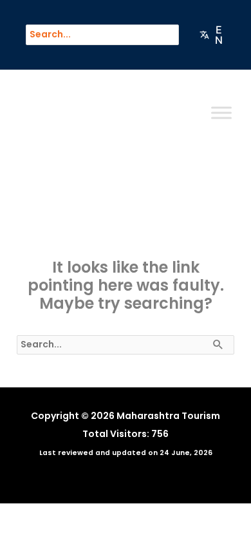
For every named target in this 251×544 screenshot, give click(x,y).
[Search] (175, 34)
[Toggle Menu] (221, 112)
